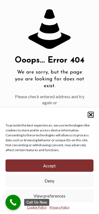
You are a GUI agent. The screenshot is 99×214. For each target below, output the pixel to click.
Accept (49, 165)
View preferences (49, 195)
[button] (91, 114)
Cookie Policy (37, 207)
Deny (49, 180)
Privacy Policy (60, 207)
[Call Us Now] (13, 202)
